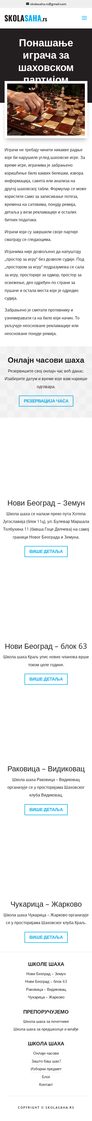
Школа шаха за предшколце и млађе (46, 1029)
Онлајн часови (46, 1053)
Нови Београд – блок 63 (46, 981)
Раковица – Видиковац (46, 989)
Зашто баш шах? (46, 1061)
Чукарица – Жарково (46, 996)
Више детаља (46, 551)
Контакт (46, 1084)
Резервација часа (46, 401)
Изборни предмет (46, 1068)
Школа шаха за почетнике (46, 1021)
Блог (46, 1076)
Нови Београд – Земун (46, 973)
